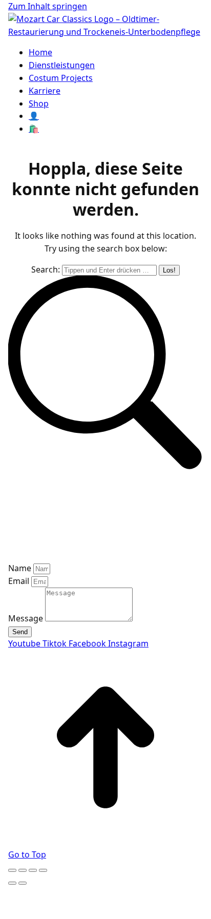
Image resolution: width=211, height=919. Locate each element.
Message (26, 618)
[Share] (22, 870)
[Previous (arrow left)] (12, 883)
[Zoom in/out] (43, 870)
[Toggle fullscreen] (33, 870)
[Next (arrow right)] (22, 883)
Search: (45, 269)
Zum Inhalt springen (47, 6)
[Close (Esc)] (12, 870)
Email (19, 581)
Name (20, 568)
